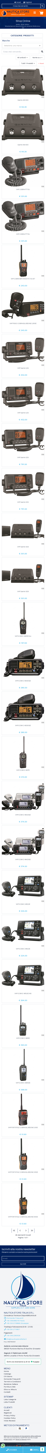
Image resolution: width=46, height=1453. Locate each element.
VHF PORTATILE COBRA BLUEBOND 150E (23, 1127)
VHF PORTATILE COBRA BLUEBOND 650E (23, 1217)
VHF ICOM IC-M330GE (23, 681)
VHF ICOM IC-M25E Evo (23, 636)
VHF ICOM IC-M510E (23, 904)
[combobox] (21, 6)
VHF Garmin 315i (23, 547)
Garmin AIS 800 (23, 100)
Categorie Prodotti (22, 35)
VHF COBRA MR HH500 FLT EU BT (23, 279)
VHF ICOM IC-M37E (23, 770)
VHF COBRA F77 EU (23, 189)
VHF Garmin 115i (23, 368)
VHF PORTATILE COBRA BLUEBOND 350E (23, 1172)
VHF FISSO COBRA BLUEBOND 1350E (23, 323)
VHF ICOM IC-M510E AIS (23, 993)
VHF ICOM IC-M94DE (23, 1083)
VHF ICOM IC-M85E (23, 1038)
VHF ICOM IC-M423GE (23, 815)
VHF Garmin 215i (23, 457)
